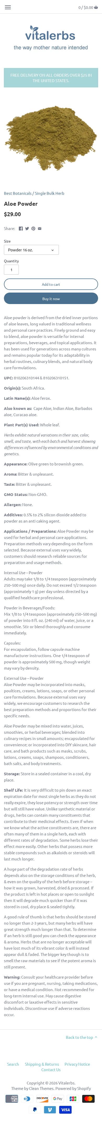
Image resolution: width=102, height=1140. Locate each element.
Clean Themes (41, 1088)
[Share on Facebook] (21, 227)
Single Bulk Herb (49, 193)
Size (7, 241)
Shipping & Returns (42, 1064)
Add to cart (51, 284)
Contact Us (51, 1069)
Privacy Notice (77, 1064)
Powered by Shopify (73, 1088)
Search (13, 1064)
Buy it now (51, 298)
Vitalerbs (66, 1082)
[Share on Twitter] (27, 227)
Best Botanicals (18, 193)
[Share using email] (40, 227)
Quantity (11, 261)
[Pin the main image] (33, 227)
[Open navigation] (8, 7)
